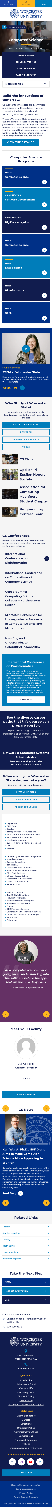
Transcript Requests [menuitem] (26, 1440)
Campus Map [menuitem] (26, 1436)
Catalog (6, 1239)
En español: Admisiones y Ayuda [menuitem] (26, 1404)
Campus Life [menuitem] (26, 1388)
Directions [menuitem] (26, 1424)
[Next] (46, 1014)
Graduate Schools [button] (26, 799)
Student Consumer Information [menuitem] (26, 1485)
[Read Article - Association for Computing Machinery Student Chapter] (10, 494)
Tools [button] (26, 447)
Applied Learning (11, 1233)
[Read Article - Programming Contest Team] (10, 512)
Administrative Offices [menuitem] (26, 1432)
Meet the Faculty (26, 69)
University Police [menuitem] (26, 1428)
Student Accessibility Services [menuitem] (26, 1448)
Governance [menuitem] (26, 1400)
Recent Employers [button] (26, 807)
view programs (26, 56)
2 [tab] (25, 1078)
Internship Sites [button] (26, 792)
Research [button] (26, 432)
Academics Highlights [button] (26, 439)
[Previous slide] (5, 1203)
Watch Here (9, 387)
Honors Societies (11, 1252)
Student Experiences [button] (26, 425)
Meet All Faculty (26, 1094)
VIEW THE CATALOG (21, 142)
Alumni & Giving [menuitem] (26, 1396)
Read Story (9, 1193)
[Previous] (5, 1014)
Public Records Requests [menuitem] (26, 1497)
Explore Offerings (26, 62)
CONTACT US (26, 1473)
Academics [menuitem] (26, 1380)
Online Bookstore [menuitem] (26, 1416)
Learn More (26, 700)
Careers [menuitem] (26, 1420)
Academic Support (12, 1258)
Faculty (6, 1227)
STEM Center (9, 1246)
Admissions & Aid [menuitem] (26, 1384)
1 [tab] (23, 1078)
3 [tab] (27, 1078)
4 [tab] (29, 1078)
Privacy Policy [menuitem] (26, 1493)
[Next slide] (46, 1203)
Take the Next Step (26, 75)
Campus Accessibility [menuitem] (26, 1489)
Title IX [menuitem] (26, 1444)
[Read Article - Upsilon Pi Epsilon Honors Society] (10, 474)
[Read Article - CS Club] (10, 459)
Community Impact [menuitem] (26, 1392)
